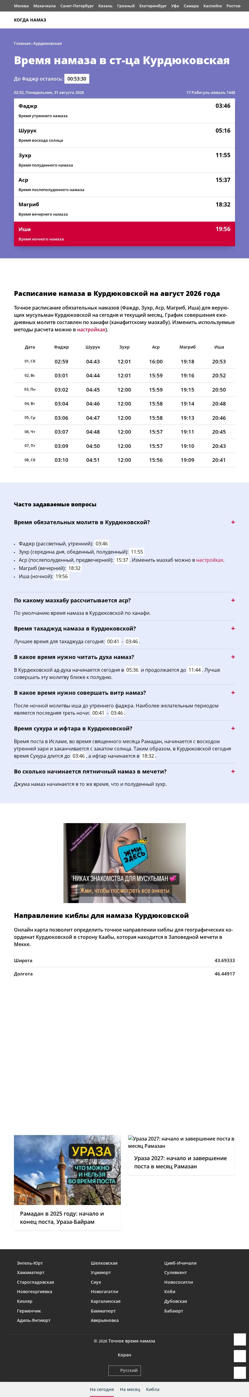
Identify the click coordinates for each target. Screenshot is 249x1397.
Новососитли (178, 1282)
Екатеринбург (153, 5)
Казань (105, 5)
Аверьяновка (105, 1320)
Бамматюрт (103, 1311)
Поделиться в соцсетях (240, 1356)
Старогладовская (35, 1282)
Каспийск (212, 5)
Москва (21, 5)
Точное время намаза (131, 1341)
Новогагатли (104, 1291)
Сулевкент (175, 1272)
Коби (169, 1291)
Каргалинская (106, 1301)
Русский (129, 1370)
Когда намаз (30, 20)
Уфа (175, 5)
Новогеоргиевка (34, 1291)
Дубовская (175, 1301)
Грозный (126, 5)
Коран (124, 1355)
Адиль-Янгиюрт (33, 1320)
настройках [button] (91, 329)
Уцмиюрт (101, 1272)
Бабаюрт (173, 1311)
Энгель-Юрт (30, 1263)
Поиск (232, 20)
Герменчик (29, 1311)
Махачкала (44, 5)
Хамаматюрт (30, 1272)
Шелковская (104, 1263)
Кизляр (24, 1301)
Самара (191, 5)
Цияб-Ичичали (180, 1263)
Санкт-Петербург (77, 5)
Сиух (96, 1282)
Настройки (240, 1373)
